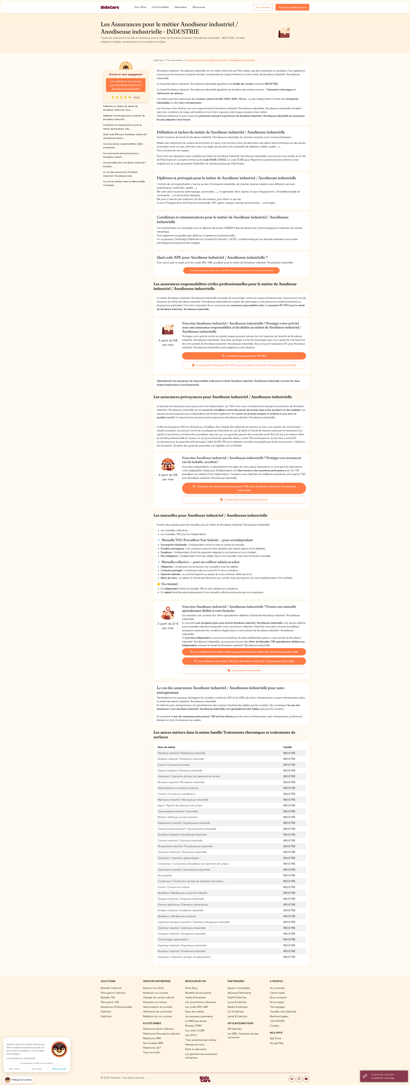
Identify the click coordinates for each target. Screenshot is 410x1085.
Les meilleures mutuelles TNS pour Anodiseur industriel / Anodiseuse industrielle (245, 661)
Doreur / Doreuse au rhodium (174, 764)
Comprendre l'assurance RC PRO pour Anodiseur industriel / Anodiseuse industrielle (245, 365)
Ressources (199, 7)
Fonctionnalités (160, 7)
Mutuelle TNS (108, 997)
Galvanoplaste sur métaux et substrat (178, 788)
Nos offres (140, 7)
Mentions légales (279, 1016)
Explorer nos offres (153, 988)
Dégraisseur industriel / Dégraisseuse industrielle (184, 822)
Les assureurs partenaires (199, 1016)
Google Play (276, 1043)
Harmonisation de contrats (157, 1006)
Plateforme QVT (152, 1047)
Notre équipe (277, 1002)
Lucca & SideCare (237, 1002)
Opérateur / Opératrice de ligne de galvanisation (184, 956)
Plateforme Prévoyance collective (161, 1033)
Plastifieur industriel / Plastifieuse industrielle (181, 753)
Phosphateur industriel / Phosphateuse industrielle (185, 846)
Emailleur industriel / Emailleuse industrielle (181, 910)
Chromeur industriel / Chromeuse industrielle (182, 852)
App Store (275, 1038)
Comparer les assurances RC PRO (245, 355)
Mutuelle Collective (111, 988)
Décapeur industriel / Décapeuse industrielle (182, 933)
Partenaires (181, 7)
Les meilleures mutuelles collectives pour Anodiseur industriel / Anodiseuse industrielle (246, 651)
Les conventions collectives (200, 1002)
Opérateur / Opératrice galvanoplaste (178, 858)
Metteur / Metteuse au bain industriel (177, 817)
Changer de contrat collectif (158, 997)
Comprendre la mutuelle (246, 670)
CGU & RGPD (277, 1021)
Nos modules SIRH (153, 1043)
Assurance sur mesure (155, 1002)
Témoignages (277, 1006)
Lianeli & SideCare (237, 1016)
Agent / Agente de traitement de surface (180, 805)
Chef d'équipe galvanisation (173, 939)
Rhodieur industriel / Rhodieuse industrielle (181, 782)
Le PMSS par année (196, 1021)
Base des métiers (194, 1011)
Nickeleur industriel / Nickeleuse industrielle (181, 758)
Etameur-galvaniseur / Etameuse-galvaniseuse (183, 904)
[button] (18, 1079)
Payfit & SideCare (237, 997)
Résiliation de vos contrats (157, 1016)
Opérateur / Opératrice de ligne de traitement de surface (189, 776)
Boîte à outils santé (195, 1049)
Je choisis (37, 1069)
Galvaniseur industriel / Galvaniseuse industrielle (184, 869)
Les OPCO (191, 1035)
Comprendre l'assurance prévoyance (246, 499)
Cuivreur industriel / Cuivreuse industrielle (180, 840)
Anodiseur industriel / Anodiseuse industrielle (182, 834)
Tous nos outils (151, 1052)
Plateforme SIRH (152, 1038)
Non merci (14, 1069)
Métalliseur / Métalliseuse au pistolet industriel (182, 892)
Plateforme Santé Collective (158, 1028)
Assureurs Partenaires (239, 992)
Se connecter (263, 7)
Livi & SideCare (236, 1011)
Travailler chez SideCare (283, 1011)
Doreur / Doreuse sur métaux (173, 887)
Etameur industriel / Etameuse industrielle (180, 770)
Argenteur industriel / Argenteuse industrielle (182, 945)
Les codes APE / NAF (196, 1006)
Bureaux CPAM (193, 1025)
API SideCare (235, 1028)
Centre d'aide (277, 992)
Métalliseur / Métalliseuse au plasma (177, 916)
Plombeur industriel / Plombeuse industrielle (181, 951)
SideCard (106, 1011)
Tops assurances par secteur (201, 1039)
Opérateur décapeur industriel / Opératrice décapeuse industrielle (194, 922)
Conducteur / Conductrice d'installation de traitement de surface (193, 863)
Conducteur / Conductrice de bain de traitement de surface (190, 881)
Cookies (274, 1025)
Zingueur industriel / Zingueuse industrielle (181, 898)
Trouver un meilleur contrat (292, 7)
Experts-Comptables (239, 988)
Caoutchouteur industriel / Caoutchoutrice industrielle (187, 828)
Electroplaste (165, 875)
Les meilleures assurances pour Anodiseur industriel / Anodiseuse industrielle (126, 85)
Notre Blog (191, 988)
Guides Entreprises (195, 997)
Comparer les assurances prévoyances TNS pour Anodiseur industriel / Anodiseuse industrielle (246, 488)
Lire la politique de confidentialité (20, 1058)
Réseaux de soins (194, 1044)
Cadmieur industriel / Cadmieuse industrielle (181, 927)
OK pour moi (59, 1069)
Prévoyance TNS (110, 1002)
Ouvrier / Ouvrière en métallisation (177, 793)
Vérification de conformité (157, 1011)
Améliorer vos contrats (155, 992)
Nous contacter (278, 997)
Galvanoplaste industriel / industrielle (178, 811)
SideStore (106, 1016)
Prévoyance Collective (113, 992)
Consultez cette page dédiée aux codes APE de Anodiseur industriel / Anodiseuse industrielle (231, 270)
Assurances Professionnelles (116, 1006)
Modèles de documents (198, 992)
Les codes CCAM (194, 1030)
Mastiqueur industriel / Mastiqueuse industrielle (183, 799)
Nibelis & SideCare (238, 1006)
